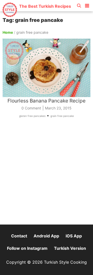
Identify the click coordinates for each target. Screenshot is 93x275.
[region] (46, 173)
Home (8, 32)
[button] (87, 4)
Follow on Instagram (27, 248)
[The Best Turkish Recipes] (36, 15)
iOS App (74, 235)
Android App (46, 235)
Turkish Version (70, 248)
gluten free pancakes (32, 115)
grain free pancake (62, 115)
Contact (19, 235)
